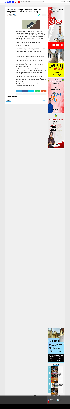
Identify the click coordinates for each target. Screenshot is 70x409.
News (17, 4)
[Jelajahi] (68, 2)
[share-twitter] (38, 15)
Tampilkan (44, 100)
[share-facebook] (35, 15)
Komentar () (44, 14)
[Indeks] (62, 1)
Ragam (8, 4)
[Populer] (64, 1)
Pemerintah (13, 4)
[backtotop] (35, 396)
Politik (21, 4)
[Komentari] (43, 91)
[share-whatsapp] (40, 15)
